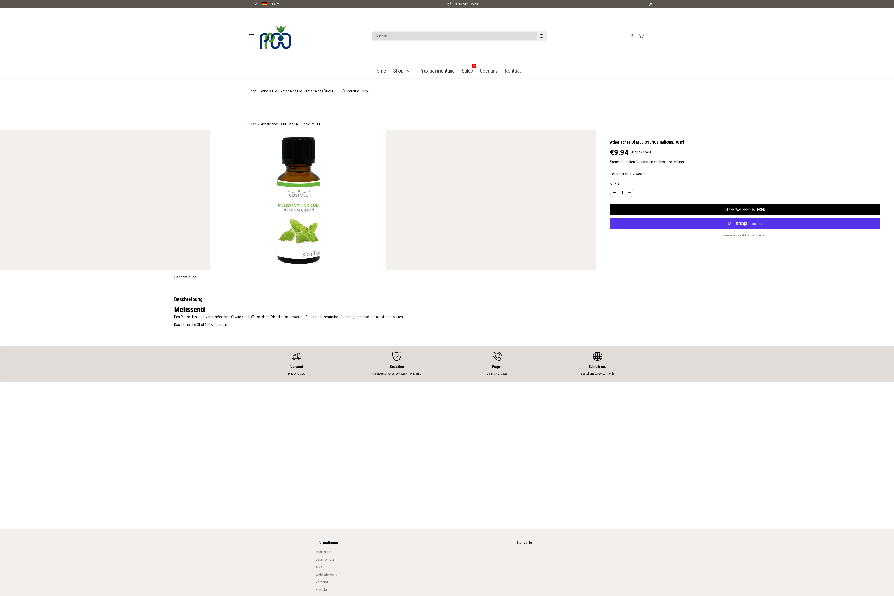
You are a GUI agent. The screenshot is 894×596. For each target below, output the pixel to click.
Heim (252, 124)
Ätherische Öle (291, 91)
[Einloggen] (632, 36)
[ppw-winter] (275, 36)
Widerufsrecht (326, 574)
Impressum (324, 552)
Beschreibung (185, 277)
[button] (251, 36)
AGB (319, 567)
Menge (615, 184)
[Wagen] (641, 36)
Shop (252, 91)
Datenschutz (325, 559)
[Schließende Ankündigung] (651, 4)
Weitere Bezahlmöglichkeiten (745, 235)
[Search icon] (542, 36)
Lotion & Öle (268, 91)
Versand (642, 162)
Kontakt (321, 590)
